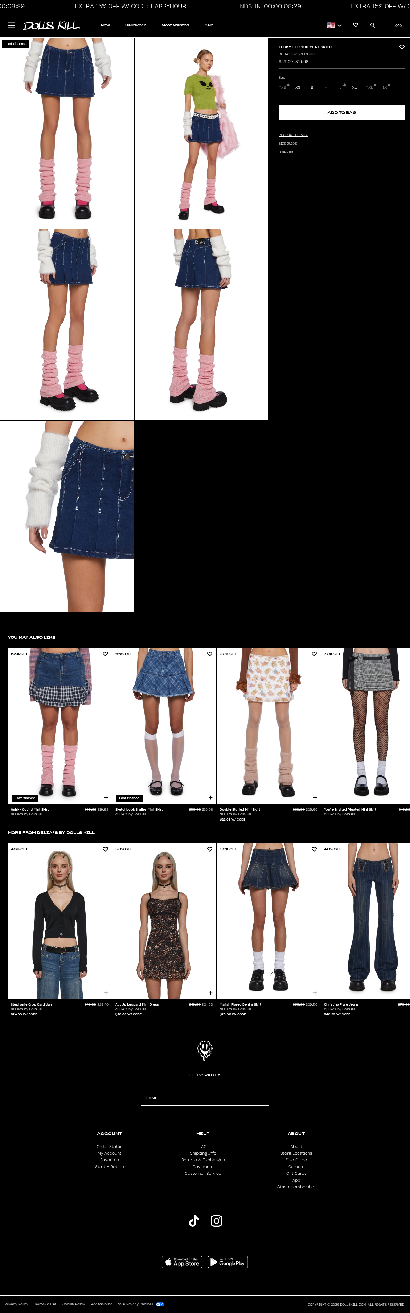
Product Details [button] (293, 135)
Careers (296, 1167)
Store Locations (296, 1153)
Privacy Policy (16, 1304)
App (296, 1180)
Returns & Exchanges (203, 1160)
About (296, 1147)
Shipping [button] (286, 152)
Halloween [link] (135, 25)
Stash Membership (296, 1187)
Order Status (109, 1147)
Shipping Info (203, 1153)
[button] (129, 6)
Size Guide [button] (288, 143)
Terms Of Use (45, 1304)
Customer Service (203, 1173)
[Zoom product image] (67, 133)
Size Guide (296, 1160)
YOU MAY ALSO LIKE (31, 637)
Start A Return (109, 1167)
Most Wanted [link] (175, 25)
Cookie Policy (73, 1304)
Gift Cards (296, 1173)
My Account (109, 1153)
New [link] (105, 25)
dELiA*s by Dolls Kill (297, 54)
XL (354, 87)
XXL (369, 87)
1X (385, 87)
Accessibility (101, 1304)
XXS (282, 87)
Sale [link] (209, 25)
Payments (203, 1167)
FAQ (203, 1147)
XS (297, 87)
